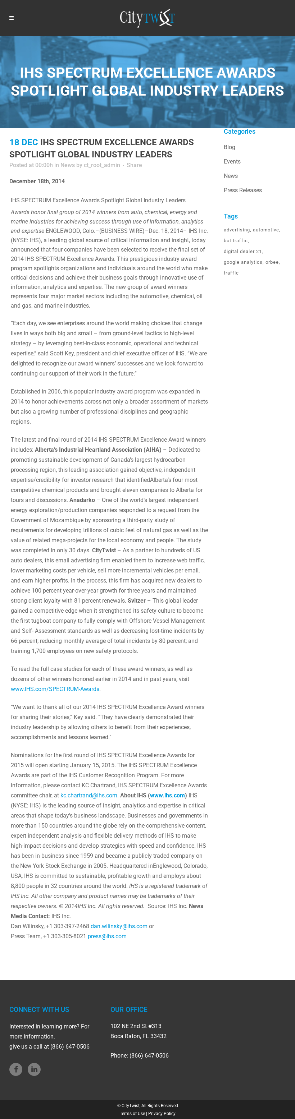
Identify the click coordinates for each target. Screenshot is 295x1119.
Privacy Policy (162, 1113)
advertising (237, 229)
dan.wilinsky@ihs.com (119, 926)
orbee (272, 262)
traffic (231, 273)
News (67, 165)
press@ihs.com (107, 936)
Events (232, 161)
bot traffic (236, 240)
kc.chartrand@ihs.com (88, 795)
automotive (266, 229)
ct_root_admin (102, 165)
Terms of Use (132, 1113)
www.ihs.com (167, 795)
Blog (229, 147)
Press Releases (243, 190)
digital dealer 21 (243, 251)
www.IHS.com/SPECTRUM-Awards (55, 689)
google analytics (243, 262)
